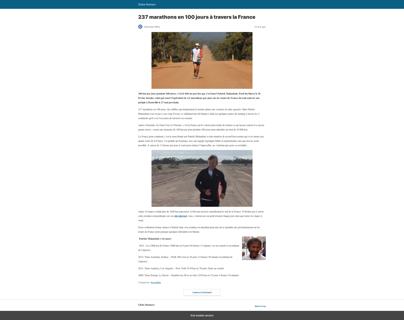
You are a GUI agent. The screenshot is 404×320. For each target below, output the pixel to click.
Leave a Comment (202, 292)
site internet (180, 216)
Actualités (156, 282)
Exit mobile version (202, 315)
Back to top (260, 306)
